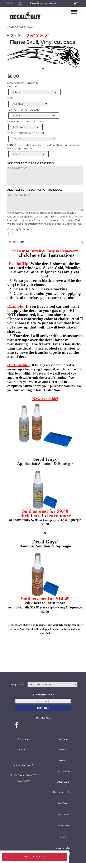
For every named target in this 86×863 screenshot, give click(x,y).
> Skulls (29, 27)
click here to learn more (45, 515)
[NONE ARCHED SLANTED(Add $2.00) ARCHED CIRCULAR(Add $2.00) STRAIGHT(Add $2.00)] (33, 115)
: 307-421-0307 (24, 781)
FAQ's (63, 837)
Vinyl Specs (63, 803)
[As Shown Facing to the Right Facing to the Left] (25, 127)
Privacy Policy (63, 826)
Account (63, 760)
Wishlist (63, 749)
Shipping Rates (63, 848)
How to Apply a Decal (63, 792)
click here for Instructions (46, 255)
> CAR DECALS (15, 27)
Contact (23, 749)
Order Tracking (63, 772)
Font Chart (63, 814)
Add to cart (34, 856)
